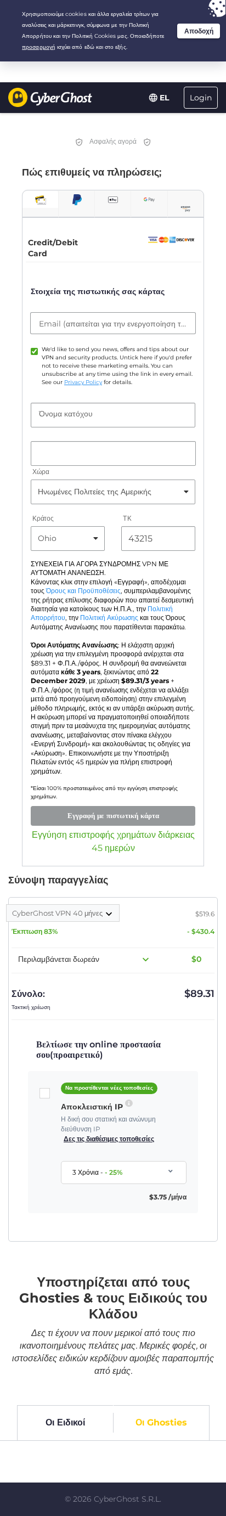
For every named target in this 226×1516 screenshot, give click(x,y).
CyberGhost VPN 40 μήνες (58, 913)
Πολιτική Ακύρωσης (109, 618)
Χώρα (40, 471)
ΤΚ (127, 518)
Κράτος (43, 518)
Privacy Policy (83, 382)
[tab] (40, 199)
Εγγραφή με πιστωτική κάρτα (113, 815)
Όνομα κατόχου (66, 414)
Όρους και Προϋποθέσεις (83, 591)
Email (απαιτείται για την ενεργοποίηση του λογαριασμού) (113, 324)
